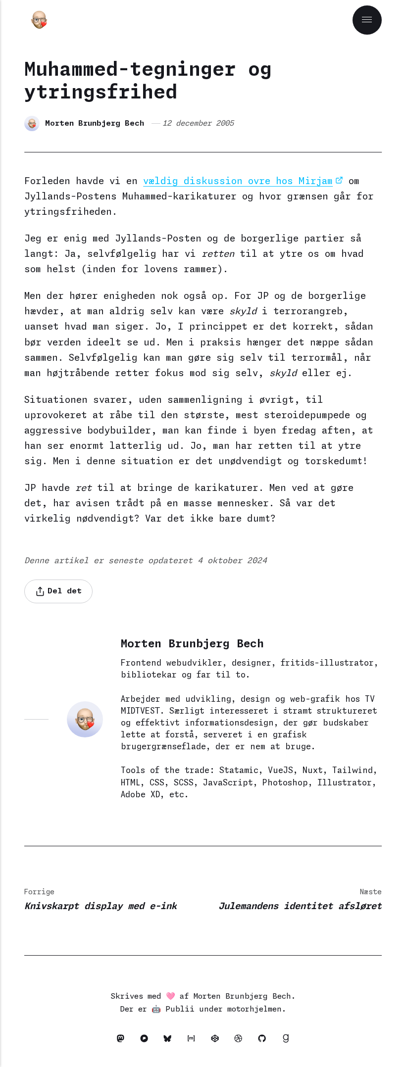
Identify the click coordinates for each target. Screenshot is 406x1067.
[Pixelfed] (147, 1040)
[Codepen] (218, 1040)
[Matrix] (194, 1040)
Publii (180, 1009)
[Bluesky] (170, 1040)
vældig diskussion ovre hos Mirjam (238, 181)
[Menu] (367, 20)
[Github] (265, 1040)
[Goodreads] (285, 1040)
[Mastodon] (123, 1040)
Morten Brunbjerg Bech (94, 123)
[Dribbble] (241, 1040)
